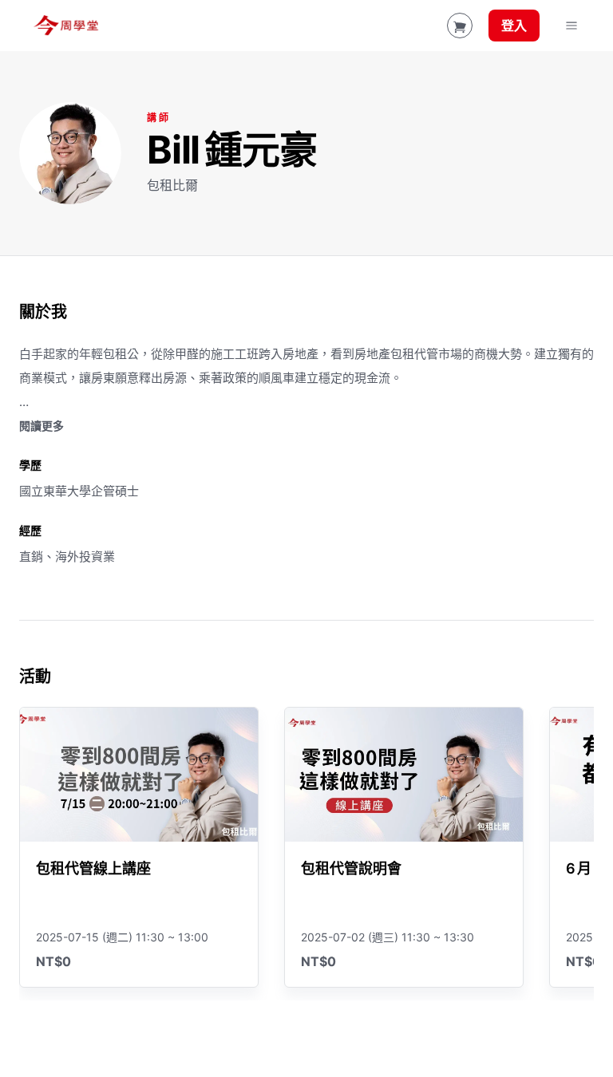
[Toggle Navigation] (571, 25)
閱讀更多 (41, 425)
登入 (514, 26)
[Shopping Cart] (460, 25)
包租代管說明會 (351, 868)
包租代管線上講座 (93, 868)
